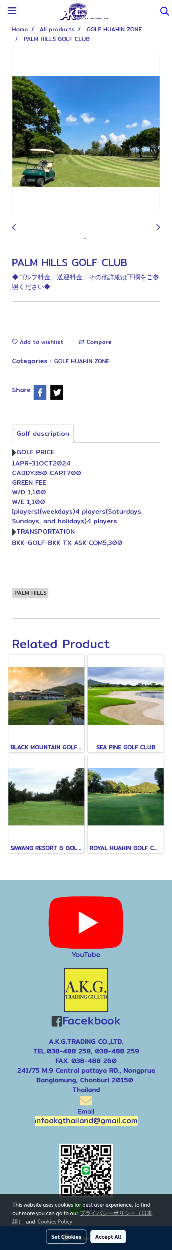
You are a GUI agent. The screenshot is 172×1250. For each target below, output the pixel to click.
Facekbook (91, 1020)
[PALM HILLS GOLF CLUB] (86, 132)
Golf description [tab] (42, 434)
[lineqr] (86, 1170)
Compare (98, 341)
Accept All (108, 1236)
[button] (162, 11)
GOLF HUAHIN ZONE (81, 361)
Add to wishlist (40, 341)
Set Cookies (66, 1236)
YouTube (86, 954)
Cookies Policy (55, 1221)
